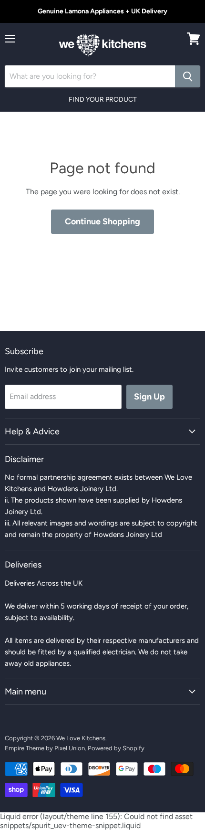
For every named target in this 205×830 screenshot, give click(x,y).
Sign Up (149, 396)
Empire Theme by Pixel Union (45, 748)
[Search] (187, 76)
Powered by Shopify (116, 748)
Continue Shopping (102, 221)
